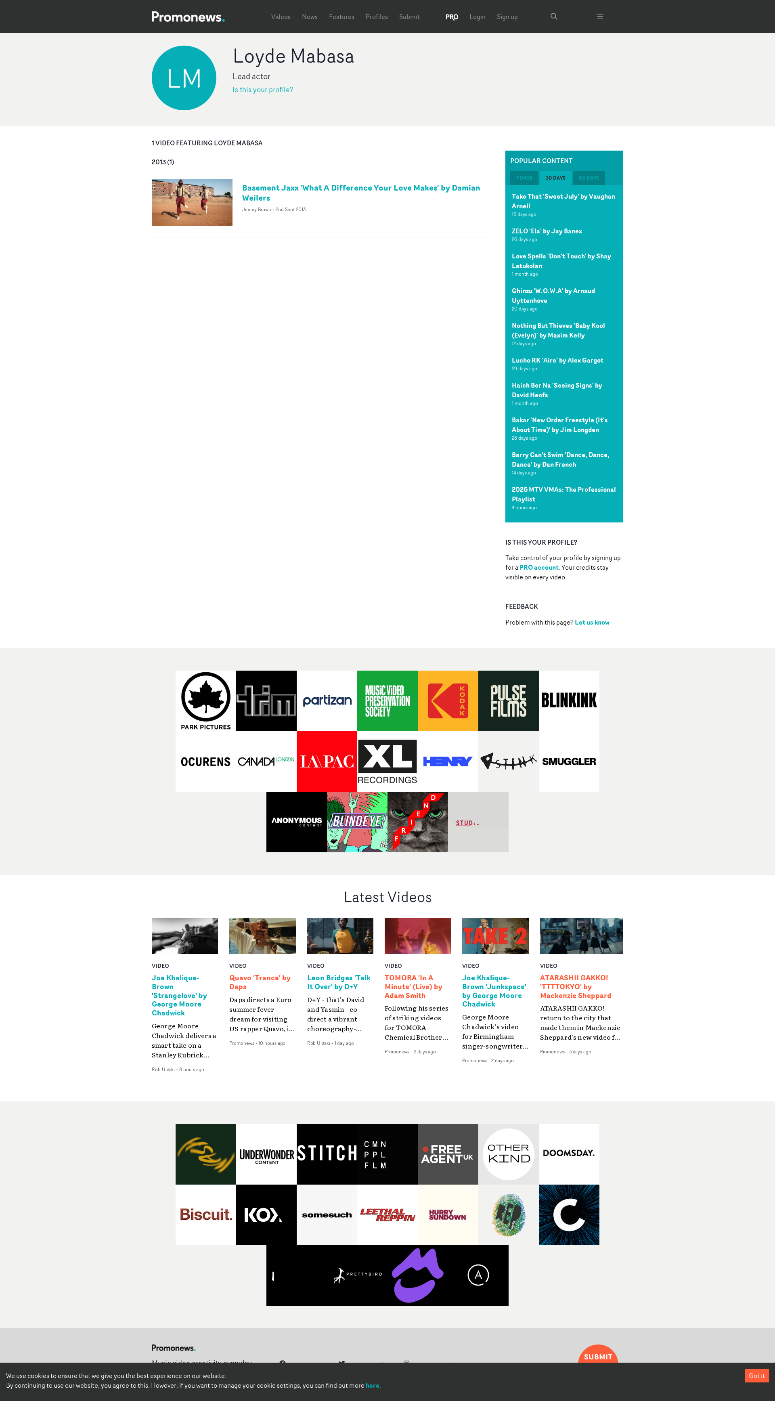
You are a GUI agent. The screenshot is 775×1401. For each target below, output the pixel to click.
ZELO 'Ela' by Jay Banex (547, 231)
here (372, 1385)
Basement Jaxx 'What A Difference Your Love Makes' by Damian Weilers (361, 192)
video (160, 965)
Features (341, 16)
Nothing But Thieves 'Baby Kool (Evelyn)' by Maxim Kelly (558, 330)
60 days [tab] (589, 177)
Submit (409, 16)
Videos (281, 16)
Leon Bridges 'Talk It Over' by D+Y (339, 982)
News (310, 16)
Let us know (592, 622)
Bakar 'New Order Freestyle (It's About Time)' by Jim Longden (560, 424)
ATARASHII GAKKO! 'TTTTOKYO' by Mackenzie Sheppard (576, 986)
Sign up (507, 16)
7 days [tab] (524, 177)
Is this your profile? (262, 89)
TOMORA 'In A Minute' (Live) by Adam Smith (413, 986)
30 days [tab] (556, 177)
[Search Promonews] (554, 16)
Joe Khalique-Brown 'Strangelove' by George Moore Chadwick (179, 995)
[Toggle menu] (600, 16)
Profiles (377, 16)
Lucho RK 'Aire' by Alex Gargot (557, 360)
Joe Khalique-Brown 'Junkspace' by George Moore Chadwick (494, 991)
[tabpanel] (564, 353)
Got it (757, 1375)
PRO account (539, 567)
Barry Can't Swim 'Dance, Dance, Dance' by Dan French (561, 459)
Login (477, 16)
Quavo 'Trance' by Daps (260, 982)
